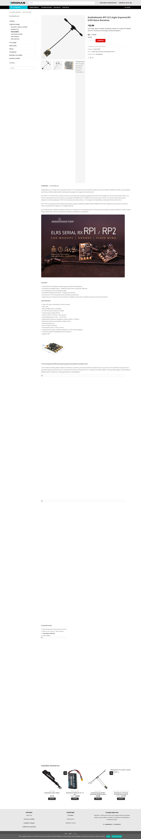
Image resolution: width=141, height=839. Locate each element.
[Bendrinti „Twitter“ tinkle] (90, 58)
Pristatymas (70, 819)
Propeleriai (12, 52)
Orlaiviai (11, 21)
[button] (108, 2)
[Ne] (139, 837)
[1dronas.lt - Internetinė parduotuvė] (17, 3)
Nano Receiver (100, 51)
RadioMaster (99, 54)
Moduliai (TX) (15, 29)
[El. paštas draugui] (92, 58)
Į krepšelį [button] (51, 798)
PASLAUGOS (57, 7)
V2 (114, 51)
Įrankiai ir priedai (14, 58)
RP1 (112, 51)
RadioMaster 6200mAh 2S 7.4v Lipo (75, 793)
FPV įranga (12, 43)
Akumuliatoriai (15, 39)
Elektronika (12, 46)
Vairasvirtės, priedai (16, 34)
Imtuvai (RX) (27, 12)
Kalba (128, 7)
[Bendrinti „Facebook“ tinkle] (88, 58)
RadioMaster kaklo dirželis (51, 793)
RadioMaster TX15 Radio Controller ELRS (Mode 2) (121, 793)
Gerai (108, 836)
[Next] (82, 37)
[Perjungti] (35, 21)
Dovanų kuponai (46, 7)
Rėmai (11, 49)
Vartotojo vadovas (49, 633)
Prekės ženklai (34, 7)
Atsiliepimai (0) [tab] (54, 186)
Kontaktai (65, 7)
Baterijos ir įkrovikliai (15, 55)
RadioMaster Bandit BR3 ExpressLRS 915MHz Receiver (98, 793)
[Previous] (44, 37)
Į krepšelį (100, 40)
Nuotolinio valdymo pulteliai (19, 27)
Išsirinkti (121, 798)
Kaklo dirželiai (15, 36)
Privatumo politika (116, 836)
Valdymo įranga (15, 12)
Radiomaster (107, 51)
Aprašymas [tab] (44, 186)
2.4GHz (93, 51)
